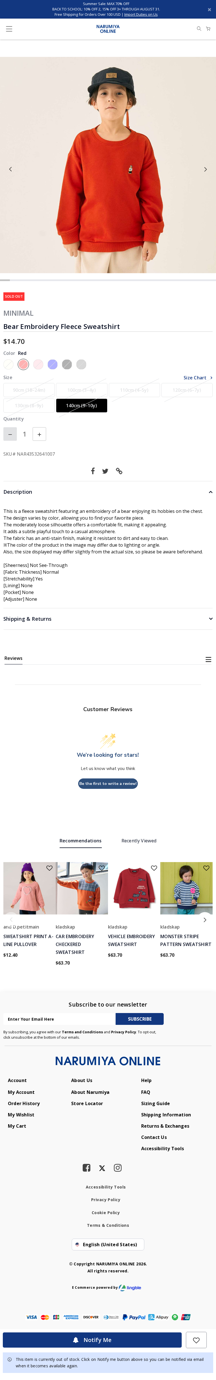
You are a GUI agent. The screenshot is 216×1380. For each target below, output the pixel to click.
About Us (82, 1080)
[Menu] (9, 30)
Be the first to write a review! (108, 783)
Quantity (13, 419)
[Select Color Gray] (81, 364)
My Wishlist (21, 1115)
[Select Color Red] (23, 364)
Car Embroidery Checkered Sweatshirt (75, 944)
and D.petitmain (21, 927)
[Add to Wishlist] (196, 1340)
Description (17, 491)
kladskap (65, 927)
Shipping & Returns (27, 618)
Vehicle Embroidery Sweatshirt (131, 940)
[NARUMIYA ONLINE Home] (108, 28)
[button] (120, 471)
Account (17, 1080)
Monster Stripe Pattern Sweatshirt (186, 940)
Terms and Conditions (82, 1031)
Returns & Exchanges (165, 1126)
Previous (10, 169)
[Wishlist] (46, 866)
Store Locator (87, 1103)
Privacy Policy (123, 1031)
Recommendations (81, 841)
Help (146, 1080)
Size (7, 377)
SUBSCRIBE (140, 1019)
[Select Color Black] (67, 364)
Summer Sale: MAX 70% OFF (106, 3)
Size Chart (196, 378)
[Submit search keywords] (199, 29)
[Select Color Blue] (53, 364)
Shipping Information (166, 1115)
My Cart (17, 1126)
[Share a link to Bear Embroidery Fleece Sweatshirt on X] (106, 471)
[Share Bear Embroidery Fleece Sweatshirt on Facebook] (94, 471)
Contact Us (154, 1137)
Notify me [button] (97, 1340)
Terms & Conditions (108, 1225)
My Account (21, 1092)
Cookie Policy (106, 1212)
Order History (24, 1103)
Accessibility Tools (162, 1148)
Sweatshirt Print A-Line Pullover (28, 940)
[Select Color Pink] (38, 364)
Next (205, 169)
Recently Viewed (139, 841)
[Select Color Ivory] (8, 364)
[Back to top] (204, 1292)
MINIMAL (18, 313)
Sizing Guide (155, 1103)
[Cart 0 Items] (208, 29)
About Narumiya (90, 1092)
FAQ (145, 1092)
